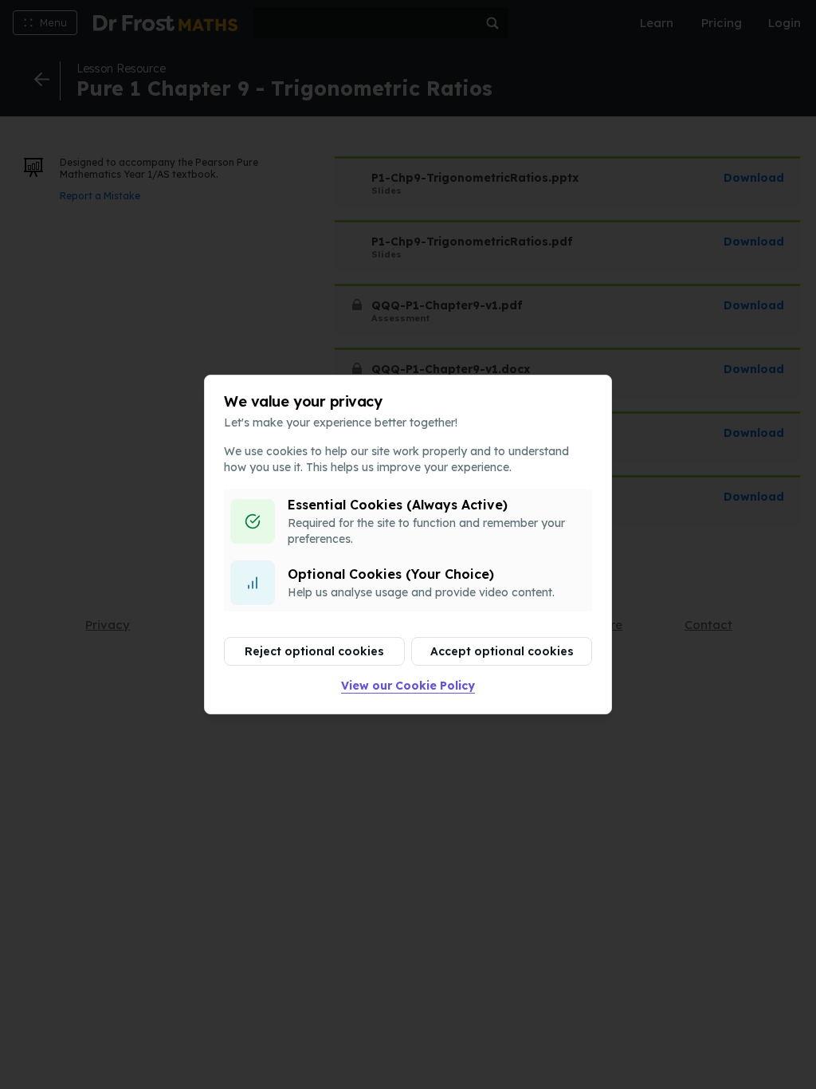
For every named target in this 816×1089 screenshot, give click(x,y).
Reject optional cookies (314, 651)
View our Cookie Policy (408, 685)
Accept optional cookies (502, 651)
